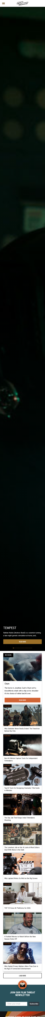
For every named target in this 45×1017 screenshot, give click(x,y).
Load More (22, 975)
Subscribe (34, 1004)
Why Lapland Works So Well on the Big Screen (20, 878)
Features (7, 706)
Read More (22, 641)
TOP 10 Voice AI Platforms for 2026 (17, 908)
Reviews (8, 655)
